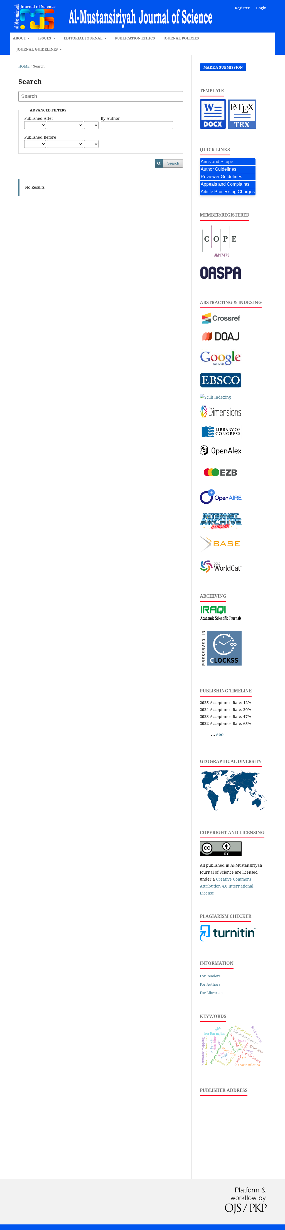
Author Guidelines (218, 169)
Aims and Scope (217, 161)
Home (24, 66)
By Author (110, 118)
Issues (45, 38)
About (20, 38)
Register (242, 7)
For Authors (210, 984)
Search (173, 163)
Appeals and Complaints (225, 184)
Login (261, 7)
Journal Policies (181, 38)
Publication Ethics (135, 38)
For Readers (210, 975)
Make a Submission (223, 67)
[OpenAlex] (221, 454)
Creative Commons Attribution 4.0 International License (226, 886)
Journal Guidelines (37, 49)
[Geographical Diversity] (233, 809)
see (219, 734)
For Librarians (212, 992)
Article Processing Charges (228, 191)
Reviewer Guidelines (221, 176)
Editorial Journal (84, 38)
